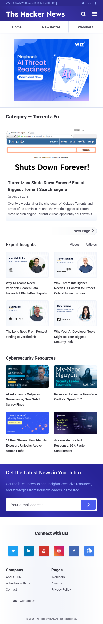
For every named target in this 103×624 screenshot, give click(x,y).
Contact (11, 589)
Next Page (84, 231)
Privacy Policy (61, 589)
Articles (91, 244)
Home (17, 27)
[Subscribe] (88, 505)
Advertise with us (18, 583)
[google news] (89, 551)
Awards (57, 583)
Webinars (86, 27)
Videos (75, 244)
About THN (14, 577)
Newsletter (51, 27)
